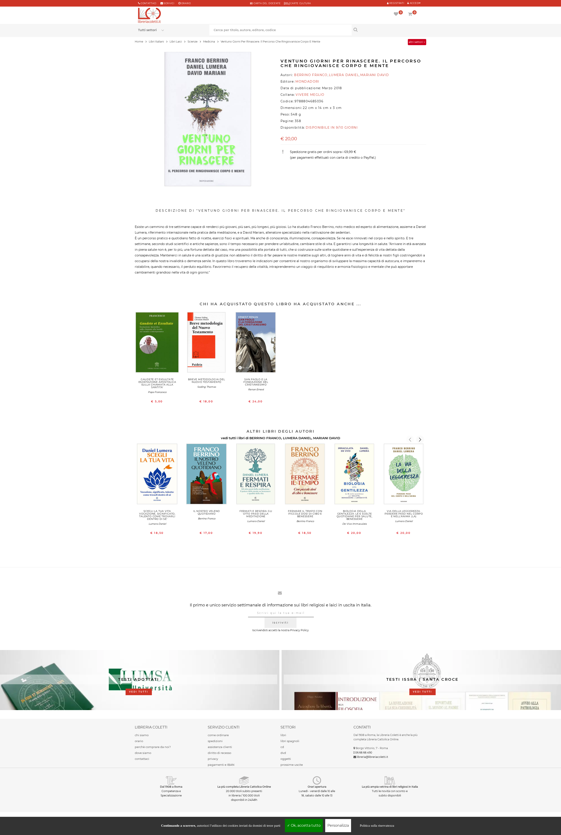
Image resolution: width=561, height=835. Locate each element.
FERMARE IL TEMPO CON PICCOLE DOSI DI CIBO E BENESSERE (305, 514)
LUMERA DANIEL (297, 438)
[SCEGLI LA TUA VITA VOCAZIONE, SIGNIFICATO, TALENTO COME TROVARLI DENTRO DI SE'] (157, 475)
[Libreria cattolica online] (149, 16)
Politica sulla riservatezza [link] (377, 825)
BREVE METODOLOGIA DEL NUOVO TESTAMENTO (206, 381)
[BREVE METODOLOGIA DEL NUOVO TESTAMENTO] (206, 343)
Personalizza (338, 825)
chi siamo (142, 735)
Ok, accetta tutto (305, 825)
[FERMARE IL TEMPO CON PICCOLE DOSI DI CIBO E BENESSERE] (305, 475)
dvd (283, 753)
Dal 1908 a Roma (171, 786)
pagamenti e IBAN (221, 764)
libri (283, 735)
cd (282, 747)
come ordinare (218, 735)
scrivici (169, 3)
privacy (213, 758)
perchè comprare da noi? (153, 747)
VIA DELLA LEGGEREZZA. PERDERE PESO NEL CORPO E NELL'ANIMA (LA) (404, 514)
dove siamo (143, 753)
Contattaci (148, 3)
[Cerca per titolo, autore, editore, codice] (387, 29)
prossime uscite (291, 764)
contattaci (142, 758)
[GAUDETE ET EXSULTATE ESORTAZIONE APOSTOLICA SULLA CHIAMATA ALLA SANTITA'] (157, 343)
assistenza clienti (220, 747)
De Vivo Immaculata (354, 523)
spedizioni (215, 741)
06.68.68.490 (363, 752)
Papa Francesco (157, 392)
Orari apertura (317, 786)
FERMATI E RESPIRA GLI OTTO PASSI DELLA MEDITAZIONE (256, 514)
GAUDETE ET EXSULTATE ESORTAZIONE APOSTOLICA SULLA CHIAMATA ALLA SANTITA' (157, 383)
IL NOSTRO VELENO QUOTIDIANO (206, 512)
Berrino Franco (206, 518)
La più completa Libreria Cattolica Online (244, 786)
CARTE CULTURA (300, 3)
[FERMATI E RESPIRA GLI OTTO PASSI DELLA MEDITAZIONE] (255, 475)
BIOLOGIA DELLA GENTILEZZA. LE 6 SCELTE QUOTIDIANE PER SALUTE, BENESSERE (354, 515)
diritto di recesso (219, 753)
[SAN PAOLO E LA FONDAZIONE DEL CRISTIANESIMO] (255, 343)
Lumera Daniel (157, 523)
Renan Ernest (256, 389)
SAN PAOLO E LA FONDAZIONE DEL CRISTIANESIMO (255, 382)
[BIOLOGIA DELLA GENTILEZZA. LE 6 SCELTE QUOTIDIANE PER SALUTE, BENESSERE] (354, 475)
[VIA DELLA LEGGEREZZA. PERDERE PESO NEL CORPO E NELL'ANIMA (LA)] (403, 475)
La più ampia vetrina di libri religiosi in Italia (390, 786)
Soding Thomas (206, 386)
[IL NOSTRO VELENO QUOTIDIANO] (206, 475)
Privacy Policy (299, 630)
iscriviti (280, 622)
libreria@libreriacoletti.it (372, 757)
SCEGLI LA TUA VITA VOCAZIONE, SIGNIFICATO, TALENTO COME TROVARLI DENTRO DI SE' (157, 515)
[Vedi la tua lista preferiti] (397, 14)
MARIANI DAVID (326, 438)
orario (186, 3)
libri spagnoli (289, 741)
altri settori (416, 42)
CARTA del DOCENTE (266, 3)
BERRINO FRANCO (265, 438)
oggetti (285, 758)
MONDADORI (307, 82)
